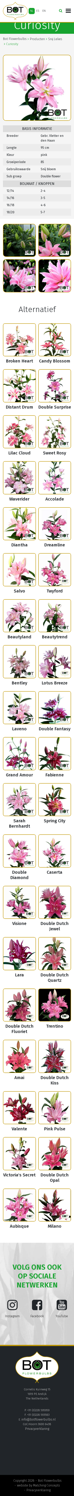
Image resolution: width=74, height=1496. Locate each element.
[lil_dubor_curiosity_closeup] (55, 276)
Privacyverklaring (37, 1429)
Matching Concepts (46, 1485)
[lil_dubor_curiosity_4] (55, 240)
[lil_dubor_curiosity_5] (19, 276)
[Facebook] (37, 1308)
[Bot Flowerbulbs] (15, 11)
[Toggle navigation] (68, 11)
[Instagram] (12, 1308)
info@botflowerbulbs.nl (39, 1419)
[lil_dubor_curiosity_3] (19, 240)
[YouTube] (62, 1308)
